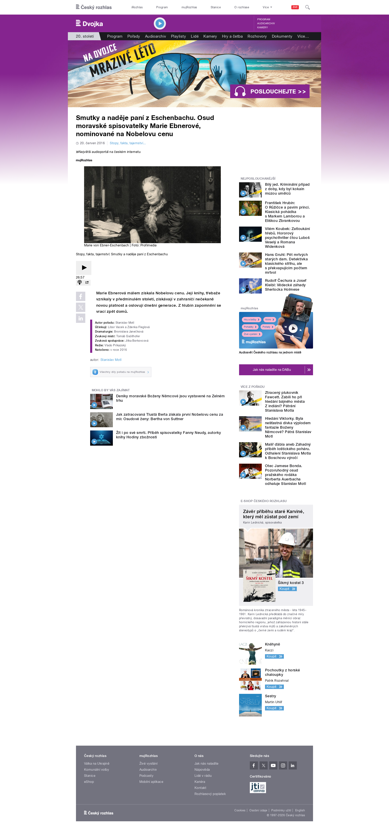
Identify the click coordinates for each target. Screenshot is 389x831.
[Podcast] (79, 283)
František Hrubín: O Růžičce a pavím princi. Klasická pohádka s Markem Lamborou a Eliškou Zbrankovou (287, 212)
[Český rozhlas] (94, 7)
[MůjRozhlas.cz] (84, 161)
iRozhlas (137, 7)
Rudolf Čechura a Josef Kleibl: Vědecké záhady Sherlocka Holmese (286, 284)
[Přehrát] (83, 268)
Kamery (262, 27)
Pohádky (248, 326)
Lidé (195, 36)
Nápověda (202, 770)
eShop (89, 782)
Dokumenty (282, 36)
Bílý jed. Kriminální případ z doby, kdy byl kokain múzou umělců (287, 188)
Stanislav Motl (111, 360)
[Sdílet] (87, 283)
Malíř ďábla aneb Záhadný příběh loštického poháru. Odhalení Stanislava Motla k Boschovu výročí (288, 451)
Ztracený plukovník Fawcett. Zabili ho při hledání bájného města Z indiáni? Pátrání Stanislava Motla (285, 401)
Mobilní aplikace (151, 782)
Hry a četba (232, 36)
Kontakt (200, 788)
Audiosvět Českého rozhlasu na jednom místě (270, 352)
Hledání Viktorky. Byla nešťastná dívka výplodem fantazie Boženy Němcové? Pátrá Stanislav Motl (288, 427)
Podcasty (146, 776)
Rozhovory (257, 36)
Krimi (268, 319)
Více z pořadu (253, 387)
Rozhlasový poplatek (210, 794)
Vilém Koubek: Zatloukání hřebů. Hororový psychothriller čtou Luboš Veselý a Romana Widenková (287, 238)
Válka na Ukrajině (96, 763)
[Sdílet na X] (80, 307)
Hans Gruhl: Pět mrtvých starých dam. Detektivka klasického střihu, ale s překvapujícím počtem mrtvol (286, 263)
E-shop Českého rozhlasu (264, 501)
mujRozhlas (189, 7)
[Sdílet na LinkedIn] (80, 318)
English (300, 810)
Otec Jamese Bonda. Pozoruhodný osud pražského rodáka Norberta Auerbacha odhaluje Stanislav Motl (285, 475)
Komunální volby (96, 770)
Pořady (133, 36)
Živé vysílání (250, 334)
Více (303, 36)
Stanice (216, 7)
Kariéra (199, 782)
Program (162, 7)
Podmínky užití (281, 810)
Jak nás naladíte (206, 763)
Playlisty (178, 36)
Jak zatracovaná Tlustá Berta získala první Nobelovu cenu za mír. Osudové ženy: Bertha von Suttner (169, 416)
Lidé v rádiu (203, 776)
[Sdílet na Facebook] (80, 296)
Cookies (239, 810)
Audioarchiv (266, 23)
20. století (85, 36)
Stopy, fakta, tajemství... (128, 143)
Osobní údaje (258, 810)
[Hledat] (307, 7)
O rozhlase (241, 7)
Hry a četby (250, 319)
